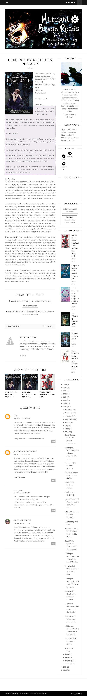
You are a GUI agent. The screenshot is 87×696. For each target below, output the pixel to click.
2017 (65, 391)
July (66, 426)
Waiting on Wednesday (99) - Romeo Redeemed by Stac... (72, 453)
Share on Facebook (19, 301)
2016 (65, 394)
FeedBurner (70, 223)
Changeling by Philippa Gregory (70, 465)
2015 (65, 397)
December (69, 410)
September (69, 419)
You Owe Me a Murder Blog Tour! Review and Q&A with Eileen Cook (75, 245)
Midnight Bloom (28, 337)
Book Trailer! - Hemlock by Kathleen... (11, 394)
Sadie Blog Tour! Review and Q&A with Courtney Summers (75, 358)
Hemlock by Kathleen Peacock (69, 485)
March (67, 657)
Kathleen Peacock (47, 311)
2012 (65, 407)
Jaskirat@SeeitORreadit (25, 451)
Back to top (76, 693)
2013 (65, 403)
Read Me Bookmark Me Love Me (31, 439)
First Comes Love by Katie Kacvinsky (71, 514)
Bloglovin (64, 168)
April (67, 654)
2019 (65, 384)
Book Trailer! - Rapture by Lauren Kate (70, 619)
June (67, 429)
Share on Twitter (42, 301)
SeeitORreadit (19, 477)
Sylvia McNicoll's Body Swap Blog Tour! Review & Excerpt (75, 296)
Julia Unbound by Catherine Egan (75, 318)
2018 (65, 388)
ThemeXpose (42, 693)
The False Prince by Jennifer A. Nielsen (71, 475)
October (68, 416)
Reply (53, 441)
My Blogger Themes (19, 693)
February (68, 661)
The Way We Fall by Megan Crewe (71, 641)
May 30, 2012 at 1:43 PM (21, 523)
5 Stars (37, 311)
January (68, 664)
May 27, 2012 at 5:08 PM (21, 454)
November (69, 413)
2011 (64, 667)
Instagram (70, 158)
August (67, 422)
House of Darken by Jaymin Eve (75, 337)
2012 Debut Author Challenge (23, 311)
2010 (65, 670)
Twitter (63, 159)
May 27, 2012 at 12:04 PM (21, 418)
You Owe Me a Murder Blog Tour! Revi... (47, 394)
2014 (65, 400)
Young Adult (33, 314)
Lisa (15, 415)
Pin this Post (31, 306)
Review (25, 314)
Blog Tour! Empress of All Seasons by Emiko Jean (75, 272)
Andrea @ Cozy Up (22, 520)
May (66, 432)
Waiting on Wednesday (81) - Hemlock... (29, 394)
